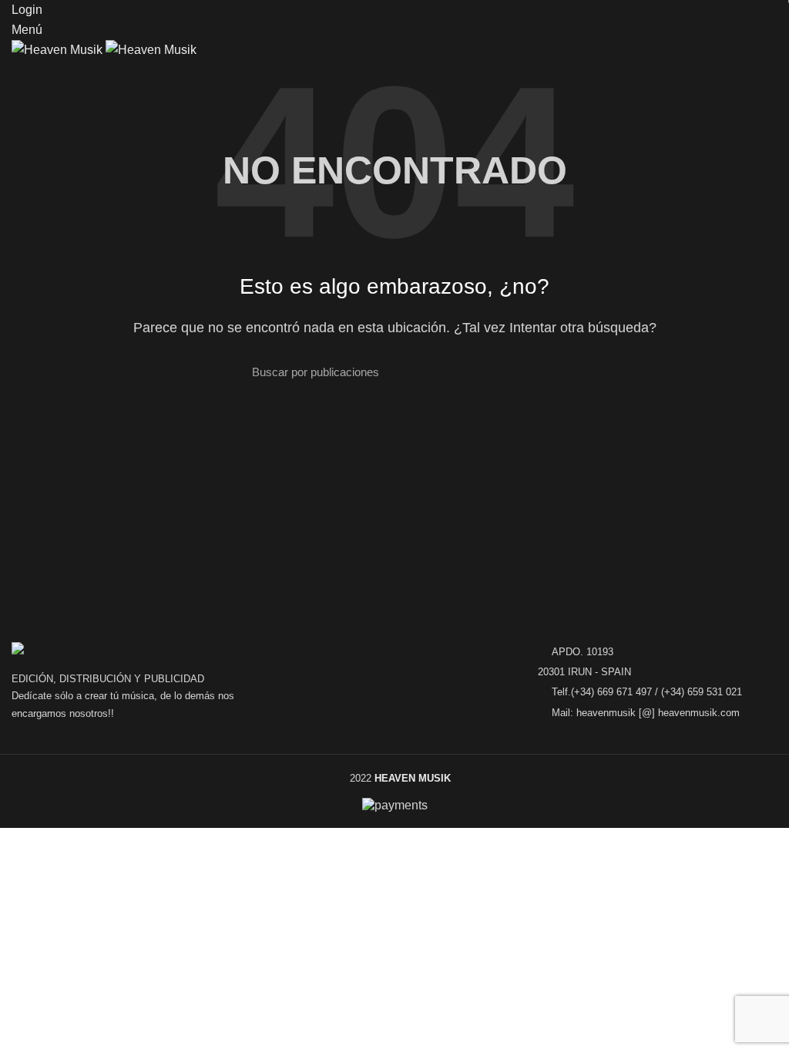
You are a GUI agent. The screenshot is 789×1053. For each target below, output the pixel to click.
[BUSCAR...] (528, 371)
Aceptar (34, 861)
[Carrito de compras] (18, 73)
